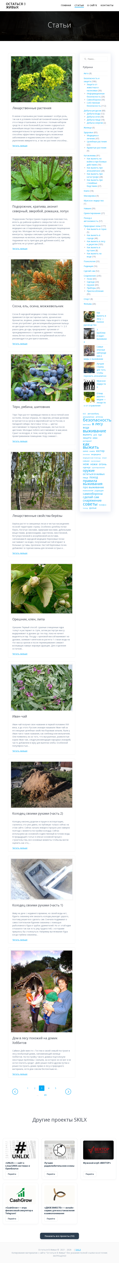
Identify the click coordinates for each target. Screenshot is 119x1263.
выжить (87, 434)
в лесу (97, 423)
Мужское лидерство (94, 200)
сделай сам (91, 497)
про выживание (93, 487)
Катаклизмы (90, 155)
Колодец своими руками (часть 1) (37, 905)
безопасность (97, 419)
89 (46, 1094)
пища (85, 477)
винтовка (87, 424)
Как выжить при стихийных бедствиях (95, 183)
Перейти (12, 1174)
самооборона (93, 493)
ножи (94, 464)
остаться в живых (94, 474)
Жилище (88, 127)
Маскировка (90, 195)
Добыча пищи (93, 119)
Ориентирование (92, 213)
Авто (86, 73)
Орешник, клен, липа (28, 619)
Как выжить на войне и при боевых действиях (97, 161)
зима (95, 437)
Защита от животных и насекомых (93, 87)
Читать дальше (19, 145)
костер (100, 450)
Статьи (79, 5)
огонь (103, 464)
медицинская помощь (92, 458)
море (104, 458)
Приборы (91, 288)
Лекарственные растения (31, 108)
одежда (86, 467)
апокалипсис (88, 417)
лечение (86, 454)
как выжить (91, 446)
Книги (86, 190)
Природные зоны (92, 226)
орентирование (98, 467)
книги (92, 451)
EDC (84, 414)
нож (86, 464)
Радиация (88, 266)
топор (85, 508)
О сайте (92, 5)
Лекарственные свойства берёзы (37, 516)
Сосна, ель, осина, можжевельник (37, 306)
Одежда (91, 281)
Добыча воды (93, 113)
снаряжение (92, 500)
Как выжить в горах (96, 229)
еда (100, 434)
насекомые (95, 461)
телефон (102, 505)
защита (87, 437)
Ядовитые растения (96, 147)
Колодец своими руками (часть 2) (37, 813)
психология (88, 490)
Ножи (89, 278)
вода (86, 427)
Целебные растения (97, 141)
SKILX (78, 1249)
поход (93, 477)
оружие (89, 470)
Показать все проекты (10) (59, 1236)
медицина (96, 454)
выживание (94, 430)
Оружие (90, 285)
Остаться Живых (16, 5)
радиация (99, 490)
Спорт (87, 299)
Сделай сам (89, 271)
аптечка (99, 417)
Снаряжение (90, 275)
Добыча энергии (95, 122)
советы (90, 503)
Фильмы (88, 303)
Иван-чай (19, 716)
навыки (86, 461)
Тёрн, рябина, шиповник (31, 407)
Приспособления (95, 291)
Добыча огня (93, 116)
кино (85, 451)
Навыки (87, 208)
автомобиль (93, 413)
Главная (66, 5)
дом (95, 435)
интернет (87, 441)
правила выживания (92, 482)
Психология (89, 261)
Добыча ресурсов (92, 110)
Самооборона (94, 99)
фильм (92, 507)
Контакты (107, 5)
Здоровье (88, 132)
